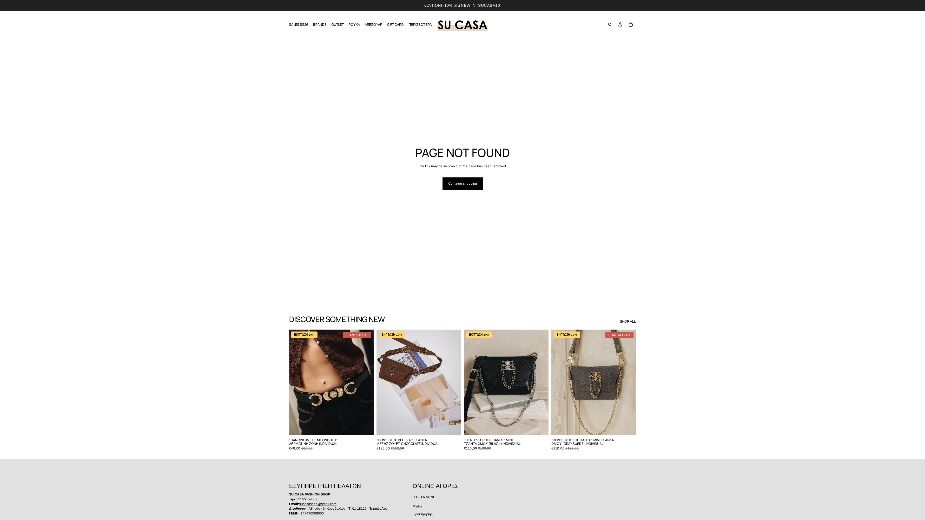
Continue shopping (462, 183)
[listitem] (420, 24)
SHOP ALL (628, 321)
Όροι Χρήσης (423, 514)
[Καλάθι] (630, 24)
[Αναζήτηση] (610, 24)
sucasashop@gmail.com (318, 504)
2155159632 (307, 499)
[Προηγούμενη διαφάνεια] (296, 382)
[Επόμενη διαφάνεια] (366, 382)
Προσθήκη (457, 427)
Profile (417, 506)
